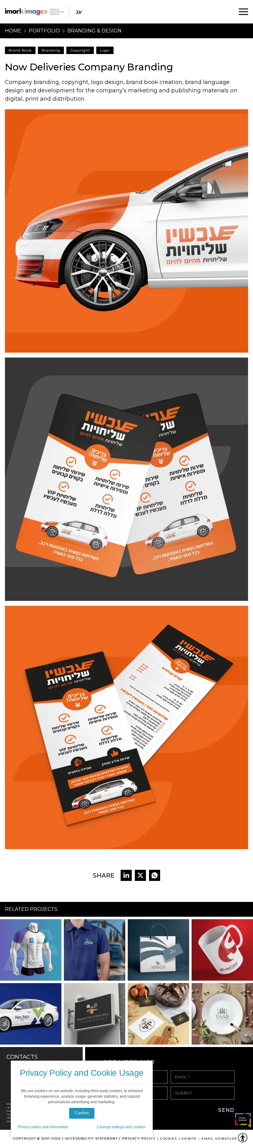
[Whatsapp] (154, 875)
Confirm (82, 1113)
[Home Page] (34, 11)
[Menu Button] (243, 12)
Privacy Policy (139, 1139)
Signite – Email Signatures (210, 1139)
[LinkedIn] (126, 875)
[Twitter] (140, 875)
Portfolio (44, 30)
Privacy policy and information (43, 1127)
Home (13, 30)
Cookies (168, 1139)
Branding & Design (94, 30)
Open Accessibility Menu (242, 1137)
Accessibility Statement (91, 1139)
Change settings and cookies (121, 1127)
